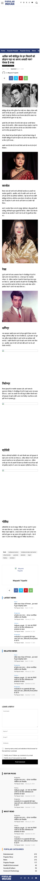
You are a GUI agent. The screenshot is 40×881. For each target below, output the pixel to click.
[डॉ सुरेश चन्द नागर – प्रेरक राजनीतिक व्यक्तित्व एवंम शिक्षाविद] (7, 616)
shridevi (12, 558)
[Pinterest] (21, 78)
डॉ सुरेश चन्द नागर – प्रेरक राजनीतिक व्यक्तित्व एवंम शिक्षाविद (25, 616)
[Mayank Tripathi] (4, 72)
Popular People (8, 65)
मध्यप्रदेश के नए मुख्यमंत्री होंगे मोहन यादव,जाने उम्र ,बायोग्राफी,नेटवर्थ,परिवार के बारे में (26, 639)
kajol (29, 555)
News (15, 601)
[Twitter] (26, 2)
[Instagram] (23, 2)
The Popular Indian (19, 608)
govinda (15, 555)
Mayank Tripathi (13, 73)
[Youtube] (32, 2)
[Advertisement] (20, 27)
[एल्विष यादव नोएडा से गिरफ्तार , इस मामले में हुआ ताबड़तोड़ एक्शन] (7, 605)
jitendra (23, 555)
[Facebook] (21, 2)
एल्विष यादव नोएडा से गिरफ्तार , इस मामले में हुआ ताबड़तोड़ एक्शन (25, 605)
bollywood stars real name (28, 552)
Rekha (5, 558)
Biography (17, 613)
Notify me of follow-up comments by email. (18, 755)
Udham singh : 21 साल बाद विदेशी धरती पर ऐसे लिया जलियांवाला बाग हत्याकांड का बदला (25, 627)
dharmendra (6, 555)
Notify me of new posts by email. (15, 758)
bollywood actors (13, 552)
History (16, 623)
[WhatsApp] (29, 2)
